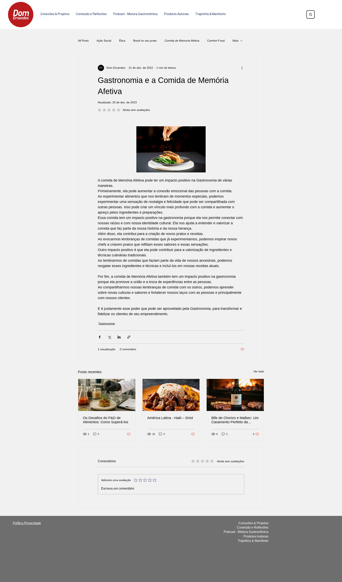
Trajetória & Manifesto (253, 540)
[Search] (310, 14)
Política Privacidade (27, 523)
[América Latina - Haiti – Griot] (171, 395)
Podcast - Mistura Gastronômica (246, 532)
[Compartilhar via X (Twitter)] (109, 337)
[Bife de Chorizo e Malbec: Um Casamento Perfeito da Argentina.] (235, 395)
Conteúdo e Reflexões (252, 527)
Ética (122, 40)
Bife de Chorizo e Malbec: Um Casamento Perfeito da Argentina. (235, 420)
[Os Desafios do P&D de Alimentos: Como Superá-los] (106, 395)
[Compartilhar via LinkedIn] (119, 337)
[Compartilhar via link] (129, 337)
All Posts (83, 40)
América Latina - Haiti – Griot (170, 418)
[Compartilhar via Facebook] (100, 337)
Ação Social (104, 40)
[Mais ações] (241, 68)
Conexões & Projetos (253, 523)
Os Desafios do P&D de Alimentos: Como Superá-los (105, 420)
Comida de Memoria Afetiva (182, 40)
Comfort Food (216, 40)
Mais (235, 40)
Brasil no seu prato (145, 40)
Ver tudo (259, 371)
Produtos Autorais (255, 536)
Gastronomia (107, 323)
